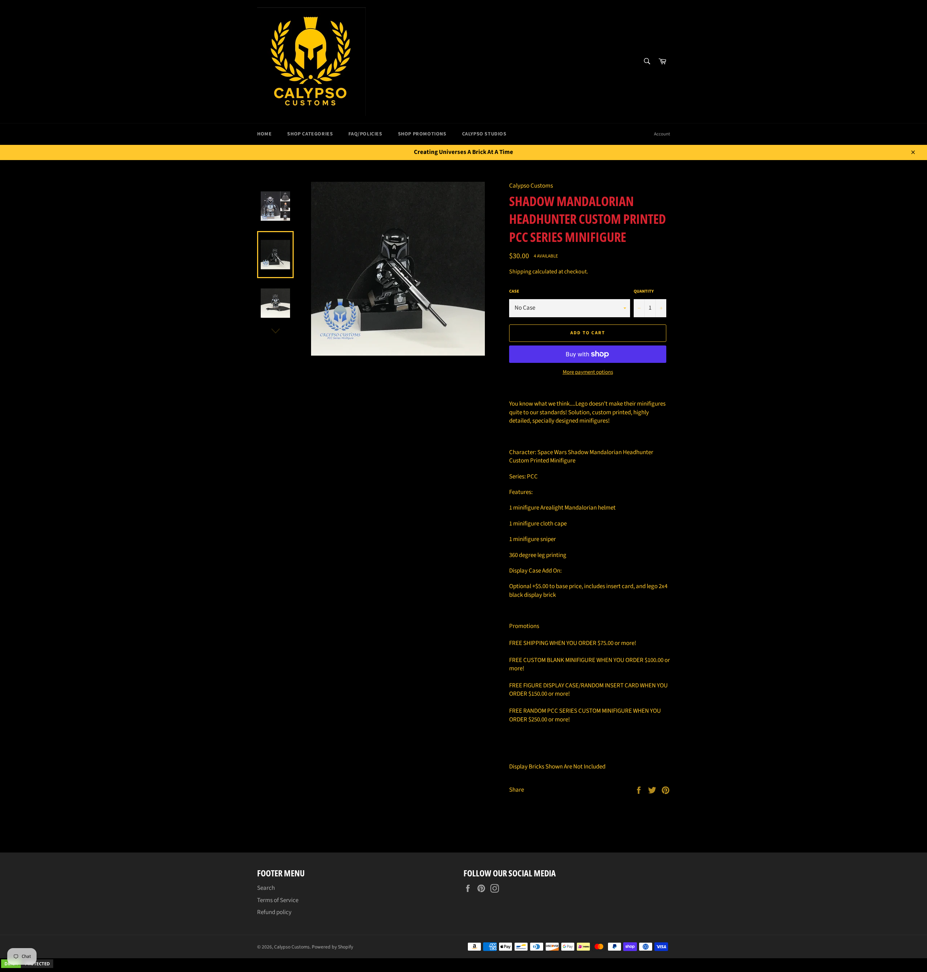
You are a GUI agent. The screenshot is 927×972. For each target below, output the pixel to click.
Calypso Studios (484, 134)
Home (264, 134)
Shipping (520, 272)
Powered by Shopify (332, 946)
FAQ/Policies (365, 134)
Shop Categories (310, 134)
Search (266, 888)
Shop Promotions (422, 134)
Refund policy (274, 912)
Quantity (644, 291)
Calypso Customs (292, 946)
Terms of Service (277, 900)
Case (514, 291)
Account (662, 134)
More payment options (588, 372)
